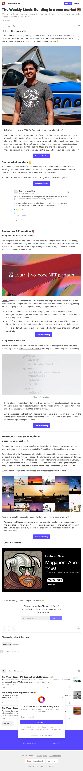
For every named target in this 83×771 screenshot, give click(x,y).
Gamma (5, 301)
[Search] (79, 671)
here (64, 471)
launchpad (22, 312)
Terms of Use (52, 727)
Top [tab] (4, 671)
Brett (9, 700)
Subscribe (68, 3)
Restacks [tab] (16, 644)
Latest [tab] (10, 671)
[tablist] (11, 644)
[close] (62, 697)
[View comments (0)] (9, 26)
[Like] (4, 26)
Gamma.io (15, 684)
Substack (31, 766)
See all (6, 723)
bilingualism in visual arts (30, 349)
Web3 (76, 328)
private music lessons (59, 460)
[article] (41, 682)
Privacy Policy (57, 729)
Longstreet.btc (20, 441)
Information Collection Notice (40, 729)
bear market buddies (25, 177)
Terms (45, 756)
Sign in (77, 3)
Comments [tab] (7, 644)
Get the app (52, 761)
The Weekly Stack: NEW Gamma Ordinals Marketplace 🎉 (27, 677)
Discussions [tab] (18, 671)
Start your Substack (35, 761)
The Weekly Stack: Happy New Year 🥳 (19, 692)
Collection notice (55, 756)
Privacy (39, 756)
